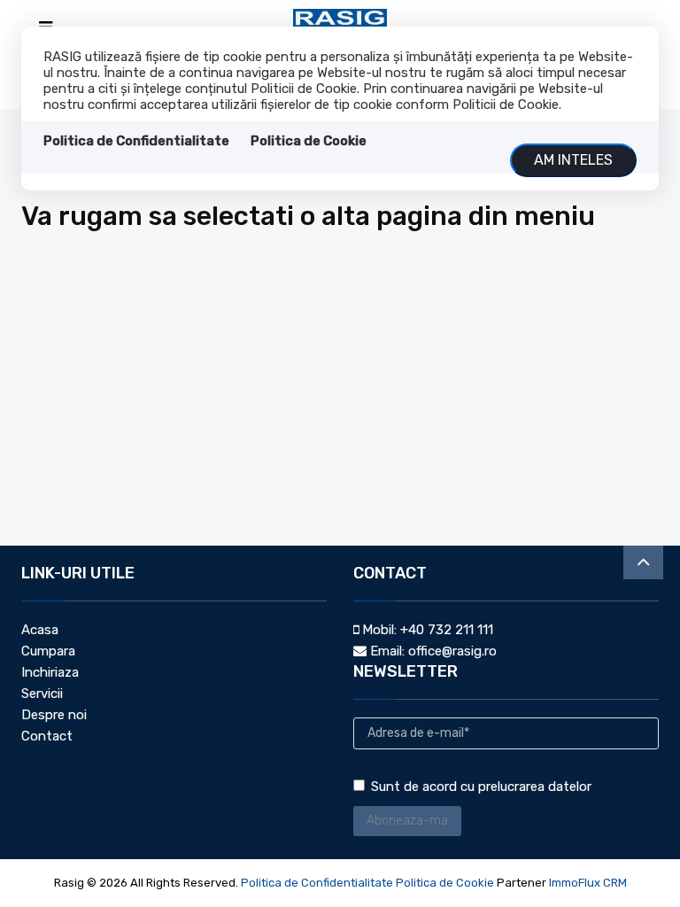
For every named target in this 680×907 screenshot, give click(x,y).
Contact (47, 736)
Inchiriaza (50, 672)
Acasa (39, 630)
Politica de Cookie (309, 141)
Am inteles (573, 159)
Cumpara (48, 651)
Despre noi (54, 715)
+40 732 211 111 (446, 630)
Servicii (42, 694)
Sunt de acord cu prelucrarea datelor (481, 787)
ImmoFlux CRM (588, 882)
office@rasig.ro (452, 651)
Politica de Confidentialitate (136, 141)
